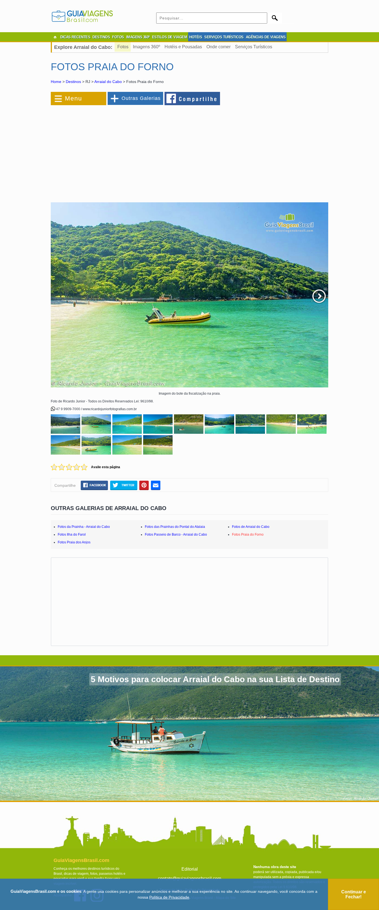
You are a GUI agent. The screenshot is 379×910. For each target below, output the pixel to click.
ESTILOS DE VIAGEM (169, 37)
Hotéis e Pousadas (183, 46)
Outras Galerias (141, 98)
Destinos (73, 81)
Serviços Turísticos (253, 46)
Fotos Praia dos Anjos (74, 542)
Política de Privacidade (169, 897)
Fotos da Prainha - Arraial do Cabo (84, 527)
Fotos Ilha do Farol (72, 534)
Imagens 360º (146, 46)
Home (56, 81)
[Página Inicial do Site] (55, 37)
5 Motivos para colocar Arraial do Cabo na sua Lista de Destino (215, 679)
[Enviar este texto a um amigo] (155, 485)
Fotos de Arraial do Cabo (250, 527)
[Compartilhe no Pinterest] (144, 485)
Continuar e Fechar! (353, 894)
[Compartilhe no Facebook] (192, 98)
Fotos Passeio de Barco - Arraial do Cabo (176, 534)
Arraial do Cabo (108, 81)
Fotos (122, 46)
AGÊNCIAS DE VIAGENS (266, 37)
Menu (73, 98)
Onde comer (218, 46)
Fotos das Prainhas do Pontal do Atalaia (175, 527)
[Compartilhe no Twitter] (123, 485)
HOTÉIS (195, 37)
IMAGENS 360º (138, 37)
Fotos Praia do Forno (248, 534)
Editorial (189, 869)
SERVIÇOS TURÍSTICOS (224, 37)
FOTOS (118, 37)
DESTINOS (101, 37)
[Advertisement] (111, 151)
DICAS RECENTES (75, 37)
